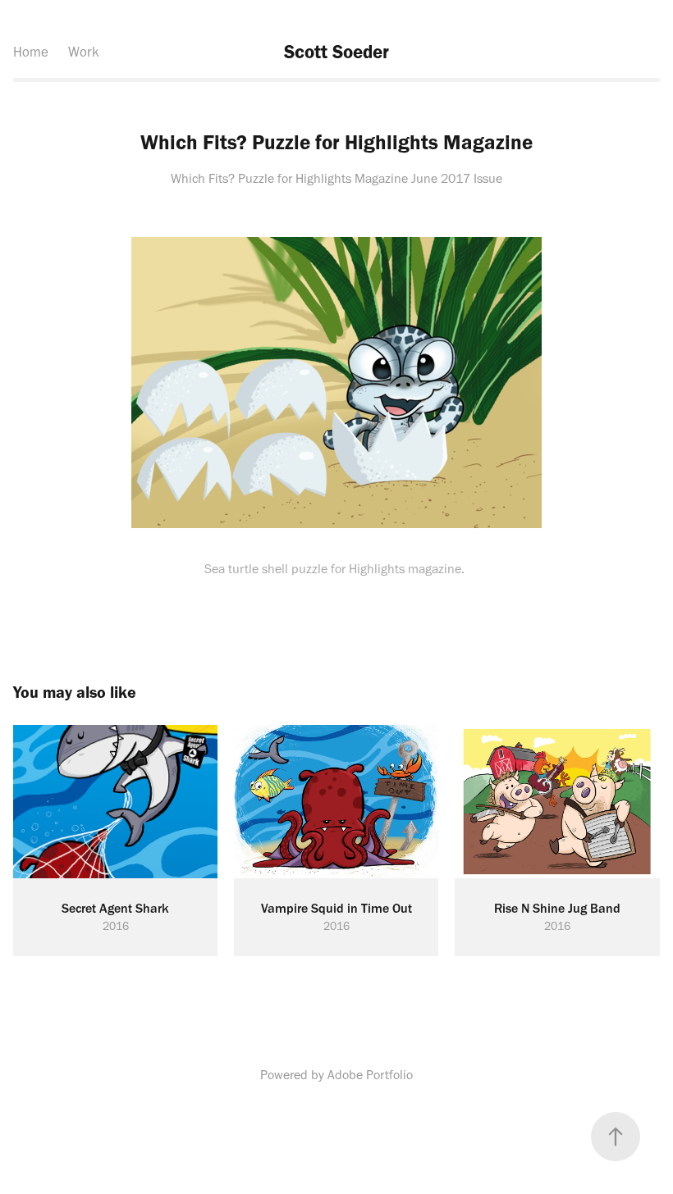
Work (83, 51)
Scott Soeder (336, 51)
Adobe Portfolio (370, 1074)
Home (30, 51)
